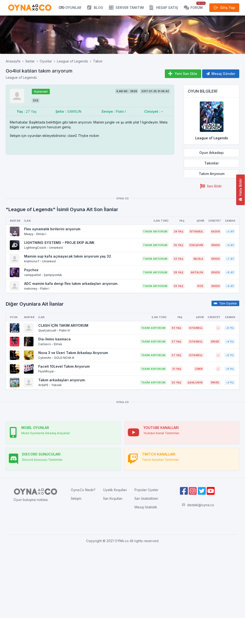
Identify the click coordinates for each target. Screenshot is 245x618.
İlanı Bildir (214, 186)
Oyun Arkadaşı (211, 153)
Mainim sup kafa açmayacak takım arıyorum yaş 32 (67, 256)
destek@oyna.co (200, 505)
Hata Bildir (240, 187)
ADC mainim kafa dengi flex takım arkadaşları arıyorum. (71, 283)
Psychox (31, 270)
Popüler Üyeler (146, 490)
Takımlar (211, 163)
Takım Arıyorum (211, 174)
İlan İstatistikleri (146, 498)
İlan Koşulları (112, 498)
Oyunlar (46, 61)
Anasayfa (13, 61)
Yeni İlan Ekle (186, 74)
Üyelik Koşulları (115, 490)
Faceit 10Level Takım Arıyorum (64, 366)
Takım (97, 61)
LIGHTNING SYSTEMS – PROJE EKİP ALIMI (59, 243)
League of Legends (72, 61)
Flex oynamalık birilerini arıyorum (52, 229)
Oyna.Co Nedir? (83, 490)
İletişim (76, 498)
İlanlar (30, 61)
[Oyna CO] (30, 7)
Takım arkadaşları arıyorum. (62, 380)
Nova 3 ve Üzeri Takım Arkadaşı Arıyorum (73, 353)
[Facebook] (184, 491)
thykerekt (41, 91)
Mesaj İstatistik (145, 507)
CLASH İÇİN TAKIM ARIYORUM (63, 325)
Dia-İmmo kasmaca (54, 339)
